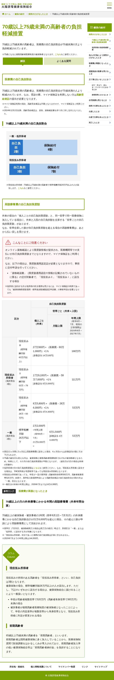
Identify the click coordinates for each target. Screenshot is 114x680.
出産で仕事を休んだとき (99, 117)
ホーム (8, 14)
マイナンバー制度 (66, 667)
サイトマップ (101, 667)
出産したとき (94, 111)
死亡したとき (94, 123)
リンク (85, 667)
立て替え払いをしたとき (99, 79)
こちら (58, 54)
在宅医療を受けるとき (98, 100)
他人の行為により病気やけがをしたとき (99, 56)
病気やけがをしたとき (38, 14)
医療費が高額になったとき (33, 491)
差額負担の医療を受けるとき (99, 72)
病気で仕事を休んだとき (99, 106)
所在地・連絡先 (17, 667)
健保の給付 (19, 14)
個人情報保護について (41, 667)
